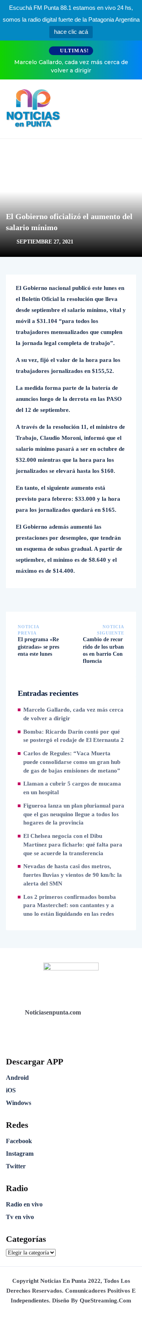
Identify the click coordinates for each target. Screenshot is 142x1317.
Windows (18, 1102)
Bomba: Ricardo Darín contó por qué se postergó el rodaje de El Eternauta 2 (73, 736)
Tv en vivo (20, 1217)
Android (17, 1077)
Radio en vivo (24, 1204)
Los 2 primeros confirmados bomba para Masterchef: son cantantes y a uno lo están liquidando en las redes (69, 905)
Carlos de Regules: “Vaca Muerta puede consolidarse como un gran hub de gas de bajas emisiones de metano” (71, 762)
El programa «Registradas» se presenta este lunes (38, 646)
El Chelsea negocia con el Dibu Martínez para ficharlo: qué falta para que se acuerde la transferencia (72, 844)
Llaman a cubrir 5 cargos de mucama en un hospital (72, 787)
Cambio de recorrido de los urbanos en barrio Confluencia (103, 650)
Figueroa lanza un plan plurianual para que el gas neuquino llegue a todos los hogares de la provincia (73, 814)
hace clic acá (71, 31)
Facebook (19, 1141)
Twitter (16, 1166)
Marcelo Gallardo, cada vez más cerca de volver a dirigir (71, 66)
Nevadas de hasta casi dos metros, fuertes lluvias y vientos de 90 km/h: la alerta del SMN (72, 875)
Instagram (20, 1153)
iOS (11, 1090)
